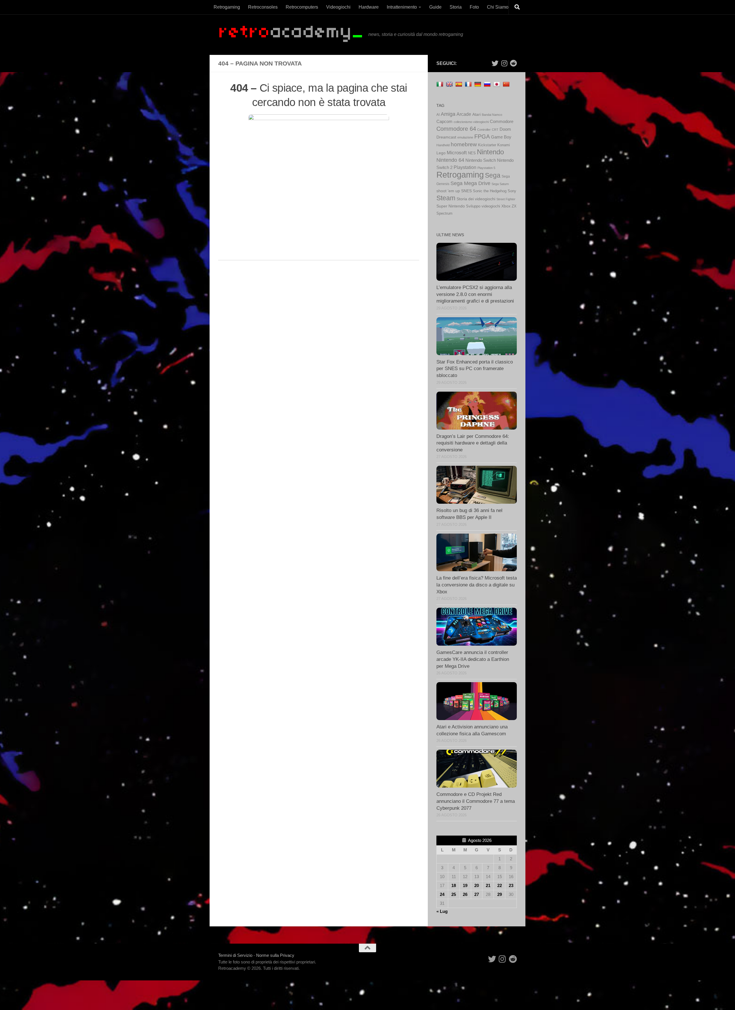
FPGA (482, 136)
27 (476, 894)
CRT (495, 129)
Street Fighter (505, 199)
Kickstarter (487, 145)
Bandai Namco (492, 114)
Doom (505, 129)
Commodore (501, 121)
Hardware (369, 7)
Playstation (465, 167)
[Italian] (440, 84)
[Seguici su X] (495, 63)
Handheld (443, 145)
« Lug (442, 911)
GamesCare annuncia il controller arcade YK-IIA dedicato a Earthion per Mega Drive (472, 659)
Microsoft (457, 152)
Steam (445, 198)
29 (499, 894)
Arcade (464, 114)
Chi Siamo (497, 7)
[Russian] (488, 84)
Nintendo (490, 152)
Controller (484, 129)
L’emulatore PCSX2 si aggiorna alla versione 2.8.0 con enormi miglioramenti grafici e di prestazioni (475, 294)
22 (499, 885)
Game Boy (501, 136)
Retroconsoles (263, 7)
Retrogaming (227, 7)
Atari (476, 114)
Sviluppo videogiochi (483, 206)
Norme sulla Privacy (275, 955)
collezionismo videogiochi (471, 122)
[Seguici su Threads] (504, 63)
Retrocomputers (302, 7)
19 (465, 885)
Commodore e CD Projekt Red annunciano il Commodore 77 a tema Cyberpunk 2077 (475, 801)
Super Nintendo (450, 206)
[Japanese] (497, 84)
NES (472, 153)
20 (476, 885)
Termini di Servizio (235, 955)
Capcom (444, 121)
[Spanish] (459, 84)
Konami (503, 145)
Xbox (505, 206)
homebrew (464, 144)
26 (465, 894)
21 (488, 885)
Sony (512, 191)
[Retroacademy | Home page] (290, 34)
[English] (450, 84)
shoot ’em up (448, 190)
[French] (469, 84)
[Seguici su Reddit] (513, 63)
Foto (474, 7)
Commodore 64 (456, 129)
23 (511, 885)
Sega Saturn (500, 184)
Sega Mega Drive (470, 183)
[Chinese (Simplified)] (507, 84)
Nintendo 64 (450, 160)
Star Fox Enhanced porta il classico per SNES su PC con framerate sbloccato (474, 368)
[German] (478, 84)
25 (453, 894)
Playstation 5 (486, 168)
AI (438, 115)
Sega (492, 175)
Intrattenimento (402, 7)
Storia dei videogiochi (476, 199)
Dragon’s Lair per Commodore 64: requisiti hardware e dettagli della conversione (472, 443)
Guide (435, 7)
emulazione (465, 137)
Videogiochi (338, 7)
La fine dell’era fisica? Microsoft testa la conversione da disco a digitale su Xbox (476, 584)
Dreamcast (446, 137)
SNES (466, 190)
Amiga (448, 114)
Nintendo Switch (480, 160)
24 (442, 894)
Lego (441, 153)
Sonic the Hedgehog (489, 191)
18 (453, 885)
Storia (456, 7)
